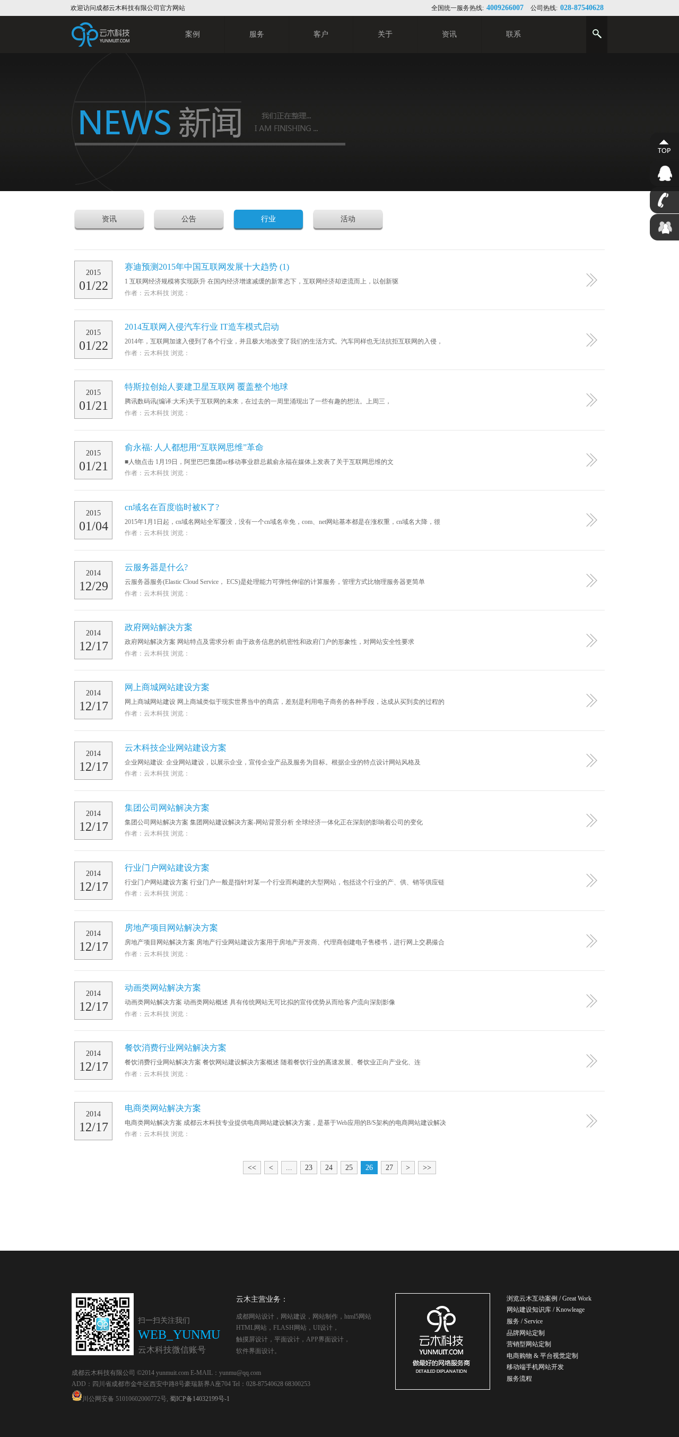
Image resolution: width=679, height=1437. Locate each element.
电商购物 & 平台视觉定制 (542, 1355)
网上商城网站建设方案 (167, 687)
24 (329, 1168)
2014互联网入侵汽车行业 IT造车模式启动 (202, 326)
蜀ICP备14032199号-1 (200, 1398)
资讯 (109, 219)
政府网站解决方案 (159, 627)
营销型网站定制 (529, 1344)
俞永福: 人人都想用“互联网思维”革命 (194, 447)
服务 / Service (525, 1321)
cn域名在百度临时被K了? (172, 507)
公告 (188, 219)
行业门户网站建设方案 (167, 867)
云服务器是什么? (156, 567)
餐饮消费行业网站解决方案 (176, 1047)
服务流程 (519, 1378)
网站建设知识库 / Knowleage (546, 1309)
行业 (268, 219)
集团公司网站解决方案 (167, 807)
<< (252, 1168)
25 (349, 1168)
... (289, 1168)
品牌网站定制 (526, 1333)
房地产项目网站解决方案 (171, 927)
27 (389, 1168)
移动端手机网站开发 (535, 1367)
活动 (348, 219)
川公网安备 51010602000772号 (124, 1398)
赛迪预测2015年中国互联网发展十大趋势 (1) (207, 266)
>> (427, 1168)
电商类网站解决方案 (163, 1108)
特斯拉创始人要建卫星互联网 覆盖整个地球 (206, 386)
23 (308, 1168)
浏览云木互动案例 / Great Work (549, 1298)
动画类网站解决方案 (163, 987)
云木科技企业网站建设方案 (176, 747)
